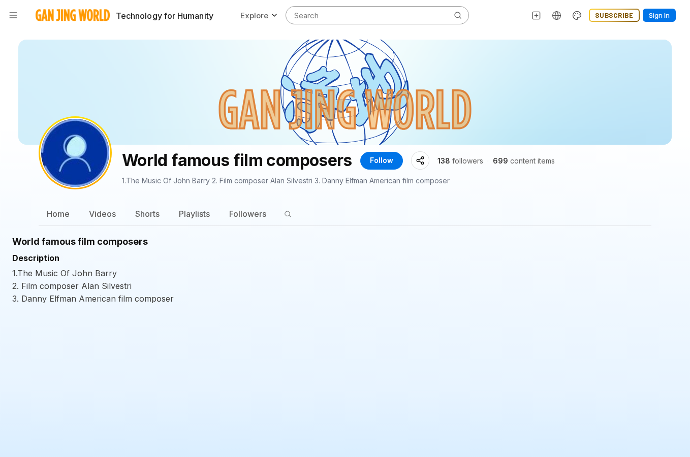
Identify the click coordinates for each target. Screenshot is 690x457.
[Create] (536, 15)
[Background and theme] (577, 15)
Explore (254, 15)
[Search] (287, 214)
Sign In (659, 15)
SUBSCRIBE (614, 15)
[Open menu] (13, 15)
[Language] (557, 15)
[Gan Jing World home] (73, 15)
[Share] (420, 160)
